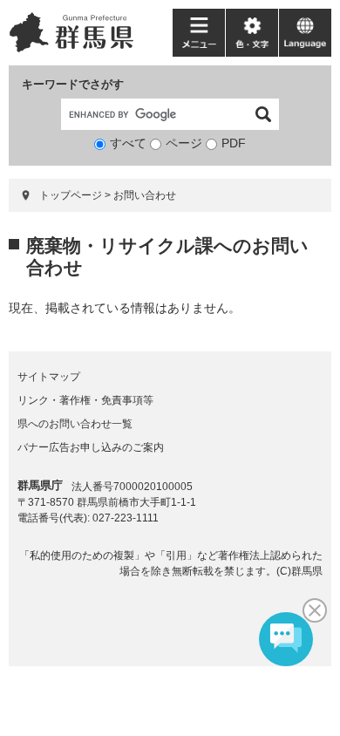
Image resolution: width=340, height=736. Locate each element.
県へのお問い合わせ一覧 (75, 424)
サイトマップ (48, 377)
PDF (233, 143)
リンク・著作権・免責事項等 (85, 400)
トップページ (70, 195)
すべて (128, 143)
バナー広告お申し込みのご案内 (90, 447)
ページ (184, 143)
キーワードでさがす (73, 84)
